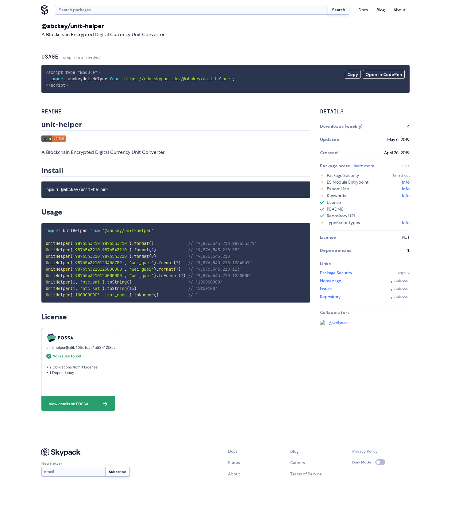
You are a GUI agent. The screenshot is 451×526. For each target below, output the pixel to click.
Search (338, 9)
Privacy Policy (365, 451)
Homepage (330, 281)
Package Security (336, 273)
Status (234, 462)
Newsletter (51, 463)
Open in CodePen (383, 74)
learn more (364, 166)
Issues (326, 289)
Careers (297, 462)
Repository (330, 296)
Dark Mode (362, 462)
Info (406, 182)
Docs (363, 10)
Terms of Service (306, 474)
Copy (352, 74)
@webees (338, 323)
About (399, 10)
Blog (380, 10)
